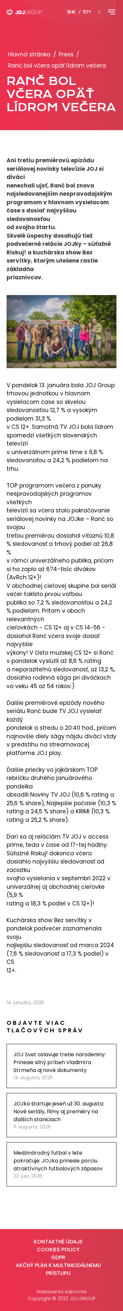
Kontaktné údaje (58, 1241)
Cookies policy (58, 1249)
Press (66, 54)
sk (71, 12)
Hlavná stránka (29, 54)
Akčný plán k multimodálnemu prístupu (58, 1269)
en (87, 12)
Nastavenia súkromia (62, 1291)
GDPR (58, 1257)
